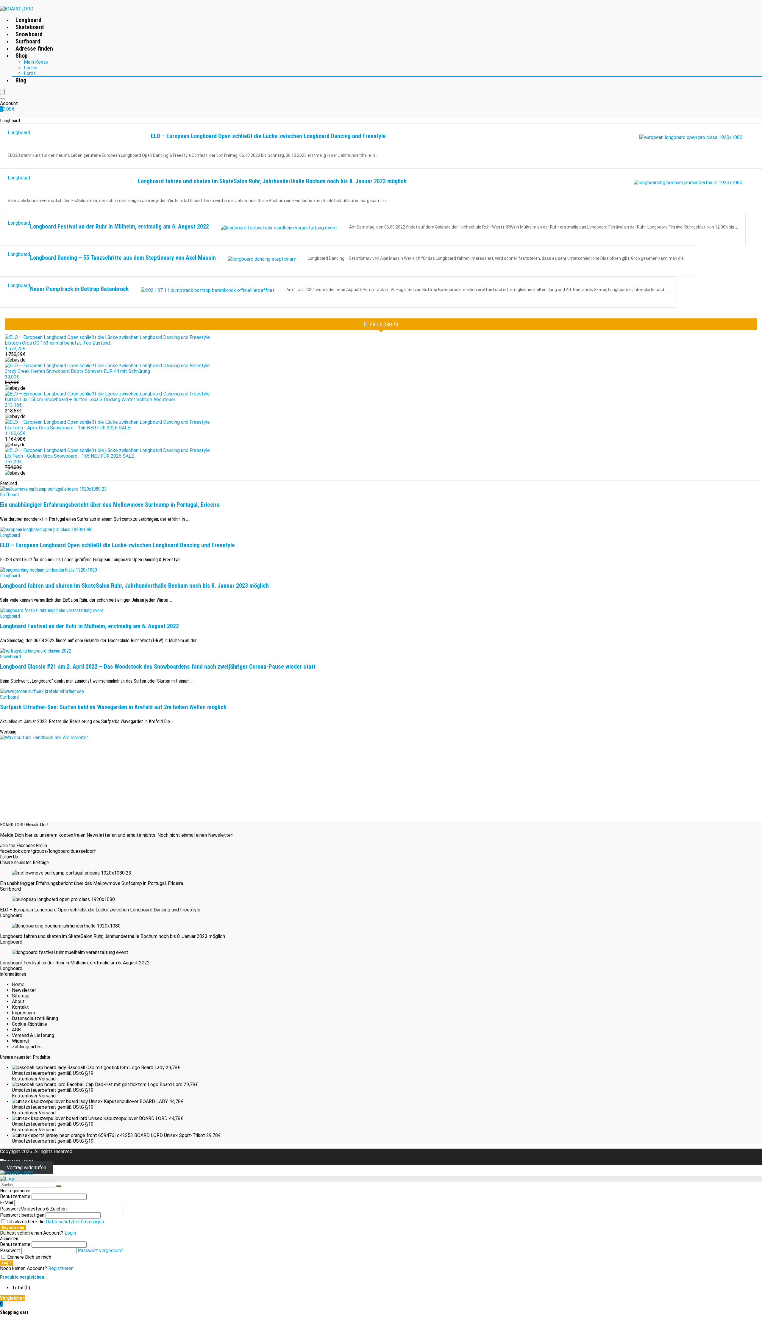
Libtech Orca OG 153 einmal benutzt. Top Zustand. (58, 343)
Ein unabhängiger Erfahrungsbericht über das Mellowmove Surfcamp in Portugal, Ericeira (110, 504)
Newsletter (24, 990)
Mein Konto (36, 62)
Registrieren (13, 1227)
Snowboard (29, 34)
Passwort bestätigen (22, 1215)
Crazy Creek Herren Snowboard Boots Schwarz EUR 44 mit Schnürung (77, 371)
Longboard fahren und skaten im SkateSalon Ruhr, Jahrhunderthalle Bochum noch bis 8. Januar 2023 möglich (272, 181)
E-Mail (6, 1202)
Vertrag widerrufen (26, 1167)
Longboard (28, 20)
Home (18, 984)
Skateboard (29, 27)
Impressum (23, 1013)
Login (7, 1263)
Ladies (31, 68)
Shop (21, 55)
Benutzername (15, 1196)
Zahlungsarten (27, 1047)
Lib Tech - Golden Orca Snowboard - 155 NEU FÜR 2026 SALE (69, 456)
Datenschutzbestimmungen (75, 1221)
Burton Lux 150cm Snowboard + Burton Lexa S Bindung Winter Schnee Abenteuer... (91, 399)
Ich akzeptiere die (55, 1221)
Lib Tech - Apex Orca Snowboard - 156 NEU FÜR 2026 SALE (67, 428)
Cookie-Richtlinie (29, 1024)
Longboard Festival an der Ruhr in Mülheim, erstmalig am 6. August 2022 (119, 226)
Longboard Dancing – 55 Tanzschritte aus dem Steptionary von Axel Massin (123, 257)
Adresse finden (34, 48)
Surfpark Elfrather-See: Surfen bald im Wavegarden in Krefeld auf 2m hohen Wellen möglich (113, 707)
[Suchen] (58, 1186)
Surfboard (27, 41)
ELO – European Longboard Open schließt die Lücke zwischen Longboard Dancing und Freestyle (268, 136)
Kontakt (20, 1007)
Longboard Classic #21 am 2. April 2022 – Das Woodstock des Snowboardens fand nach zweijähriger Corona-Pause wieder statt (158, 666)
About (18, 1001)
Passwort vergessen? (100, 1250)
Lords (30, 73)
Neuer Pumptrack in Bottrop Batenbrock (79, 289)
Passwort (33, 1209)
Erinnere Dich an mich (28, 1257)
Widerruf (21, 1041)
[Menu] (2, 92)
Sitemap (20, 996)
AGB (16, 1030)
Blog (20, 80)
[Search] (2, 99)
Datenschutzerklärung (35, 1018)
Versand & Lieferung (33, 1035)
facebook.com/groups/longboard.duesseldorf (48, 851)
